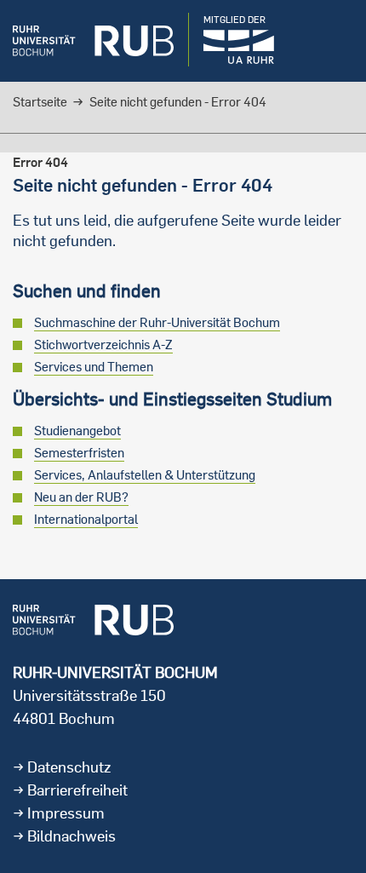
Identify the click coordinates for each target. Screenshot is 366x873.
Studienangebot (77, 430)
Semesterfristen (79, 453)
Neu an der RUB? (81, 497)
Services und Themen (93, 367)
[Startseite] (93, 41)
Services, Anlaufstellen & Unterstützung (144, 475)
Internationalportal (86, 519)
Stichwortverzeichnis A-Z (103, 344)
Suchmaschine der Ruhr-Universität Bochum (157, 322)
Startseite (40, 102)
